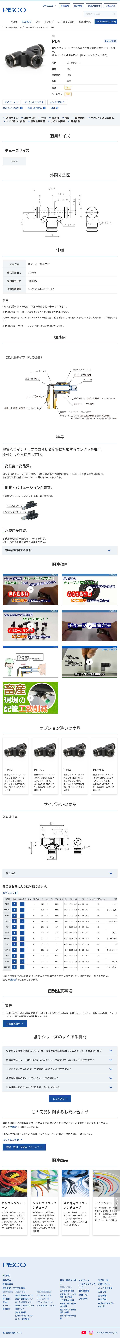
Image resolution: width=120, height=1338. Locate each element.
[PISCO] (15, 9)
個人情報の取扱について (12, 1332)
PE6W (7, 944)
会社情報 (65, 5)
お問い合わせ (94, 5)
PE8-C (7, 961)
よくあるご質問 (66, 21)
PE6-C (7, 932)
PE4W (7, 915)
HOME (14, 21)
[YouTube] (84, 1333)
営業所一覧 (85, 21)
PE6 (7, 927)
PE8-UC (7, 967)
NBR (68, 94)
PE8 (7, 955)
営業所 (13, 979)
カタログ (49, 21)
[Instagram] (91, 1333)
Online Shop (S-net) (106, 21)
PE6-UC (7, 938)
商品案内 (26, 21)
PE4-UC (7, 909)
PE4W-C (7, 921)
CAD (38, 21)
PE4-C (7, 904)
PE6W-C (7, 950)
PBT (68, 87)
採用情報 (78, 5)
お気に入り (111, 5)
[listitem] (10, 893)
